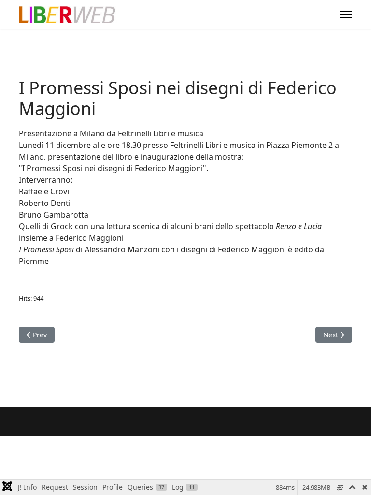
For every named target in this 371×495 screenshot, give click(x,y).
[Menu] (346, 14)
